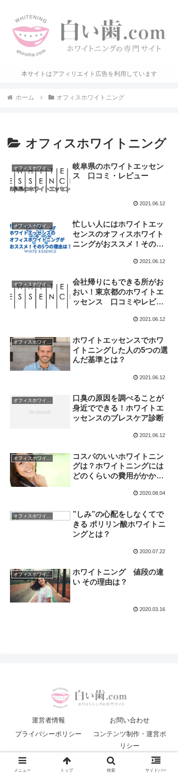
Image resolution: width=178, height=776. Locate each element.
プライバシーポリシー (48, 734)
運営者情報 (48, 720)
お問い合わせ (130, 720)
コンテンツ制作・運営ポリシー (129, 739)
